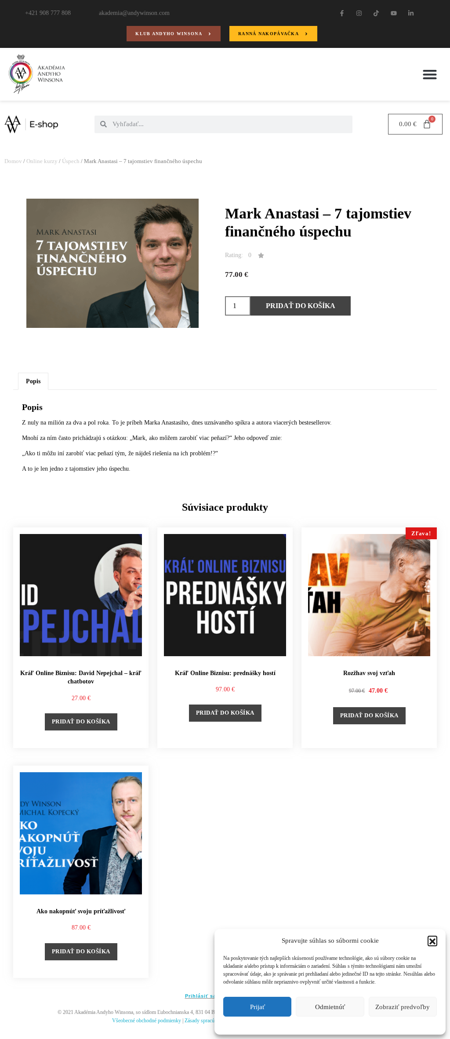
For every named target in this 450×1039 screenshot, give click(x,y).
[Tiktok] (376, 13)
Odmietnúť (330, 1006)
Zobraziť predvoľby (402, 1006)
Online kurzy (42, 161)
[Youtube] (393, 13)
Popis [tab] (33, 381)
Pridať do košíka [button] (81, 721)
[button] (432, 940)
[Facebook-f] (341, 13)
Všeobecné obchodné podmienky (146, 1020)
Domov (13, 161)
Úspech (71, 161)
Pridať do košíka (300, 305)
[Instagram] (359, 13)
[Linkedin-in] (410, 13)
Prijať (257, 1006)
